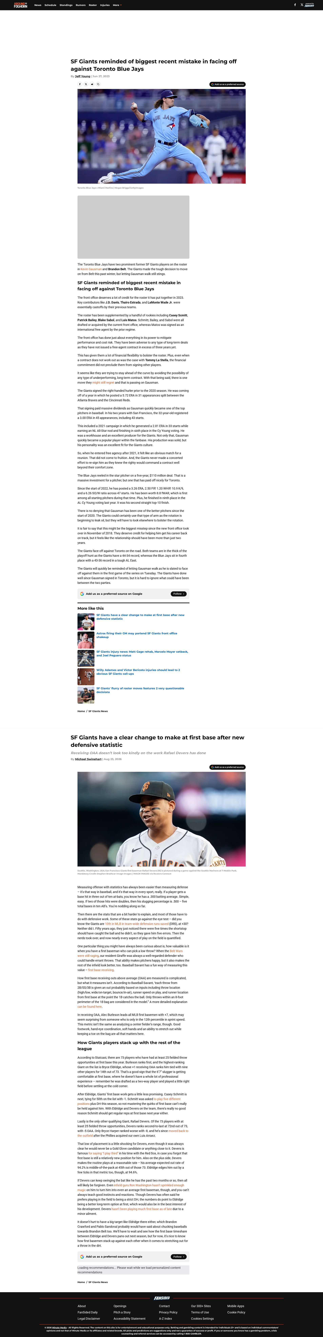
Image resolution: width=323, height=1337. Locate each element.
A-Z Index (165, 1318)
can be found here (89, 1006)
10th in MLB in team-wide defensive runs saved (137, 924)
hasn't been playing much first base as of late (142, 1209)
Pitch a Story (122, 1312)
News (37, 5)
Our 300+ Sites (201, 1306)
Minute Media (59, 1327)
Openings (120, 1306)
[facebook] (295, 4)
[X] (302, 4)
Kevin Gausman (91, 269)
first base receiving (101, 970)
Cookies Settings (202, 1318)
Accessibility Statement (129, 1318)
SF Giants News (98, 711)
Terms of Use (200, 1312)
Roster (93, 5)
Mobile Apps (235, 1306)
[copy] (98, 84)
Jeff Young (82, 76)
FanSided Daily (88, 1312)
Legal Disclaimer (89, 1318)
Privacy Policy (168, 1312)
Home (81, 711)
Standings (66, 5)
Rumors (80, 5)
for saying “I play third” (103, 1153)
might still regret (103, 382)
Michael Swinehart (88, 759)
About (82, 1306)
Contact (164, 1306)
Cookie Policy (236, 1312)
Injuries (105, 5)
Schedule (50, 5)
